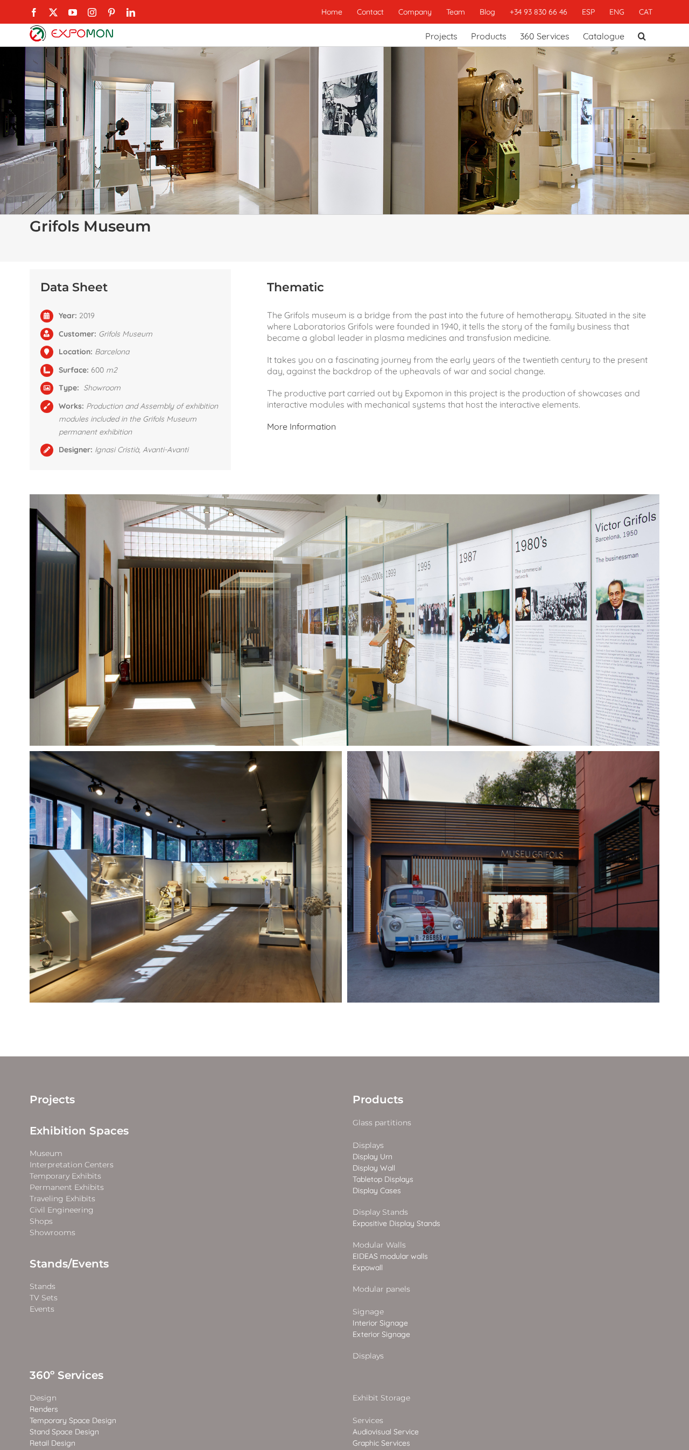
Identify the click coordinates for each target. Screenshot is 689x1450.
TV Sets (44, 1298)
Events (42, 1309)
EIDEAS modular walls (390, 1256)
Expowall (368, 1268)
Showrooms (52, 1233)
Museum (46, 1153)
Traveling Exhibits (62, 1199)
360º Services (66, 1375)
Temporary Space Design (73, 1421)
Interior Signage (380, 1323)
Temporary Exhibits (65, 1176)
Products (378, 1099)
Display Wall (374, 1168)
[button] (642, 35)
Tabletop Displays (383, 1179)
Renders (44, 1409)
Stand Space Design (64, 1432)
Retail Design (52, 1443)
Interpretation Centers (72, 1165)
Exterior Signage (381, 1334)
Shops (41, 1221)
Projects (52, 1099)
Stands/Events (69, 1263)
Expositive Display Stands (396, 1223)
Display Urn (372, 1157)
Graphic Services (381, 1443)
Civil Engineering (62, 1210)
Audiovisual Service (386, 1432)
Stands (42, 1286)
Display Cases (377, 1191)
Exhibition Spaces (79, 1130)
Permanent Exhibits (67, 1187)
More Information (301, 426)
